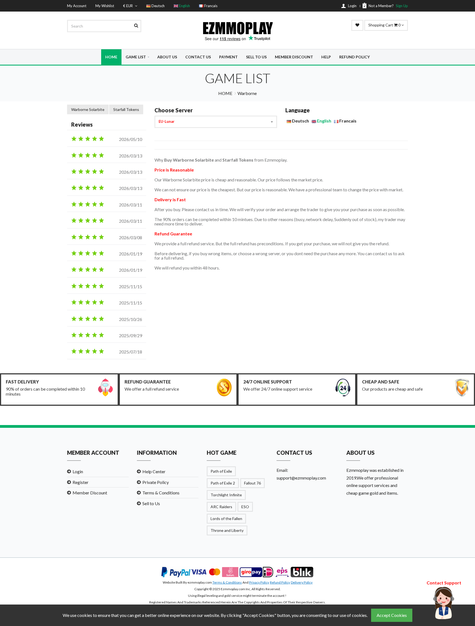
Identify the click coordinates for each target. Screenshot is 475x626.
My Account (76, 6)
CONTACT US (198, 57)
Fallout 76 (252, 483)
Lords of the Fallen (226, 518)
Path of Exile (221, 471)
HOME (111, 57)
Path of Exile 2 (223, 483)
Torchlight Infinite (226, 494)
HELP (326, 57)
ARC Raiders (221, 506)
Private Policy (155, 482)
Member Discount (90, 492)
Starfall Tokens (126, 109)
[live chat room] (444, 602)
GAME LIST (136, 57)
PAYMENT (228, 57)
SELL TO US (256, 57)
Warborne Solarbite (87, 109)
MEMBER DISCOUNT (294, 57)
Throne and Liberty (227, 530)
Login (78, 471)
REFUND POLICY (354, 57)
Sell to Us (151, 503)
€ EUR (128, 6)
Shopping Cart (384, 25)
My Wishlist (104, 6)
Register (81, 482)
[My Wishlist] (357, 25)
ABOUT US (167, 57)
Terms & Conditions (160, 492)
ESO (245, 506)
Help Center (153, 471)
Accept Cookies (392, 615)
